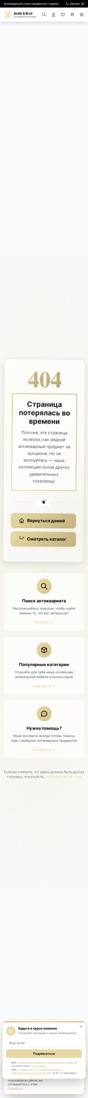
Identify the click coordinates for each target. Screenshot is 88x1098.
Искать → (44, 622)
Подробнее (15, 1088)
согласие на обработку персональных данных (46, 1062)
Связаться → (44, 749)
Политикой (39, 1066)
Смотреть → (44, 685)
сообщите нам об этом (63, 777)
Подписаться (44, 1054)
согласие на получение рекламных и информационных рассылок (37, 1071)
